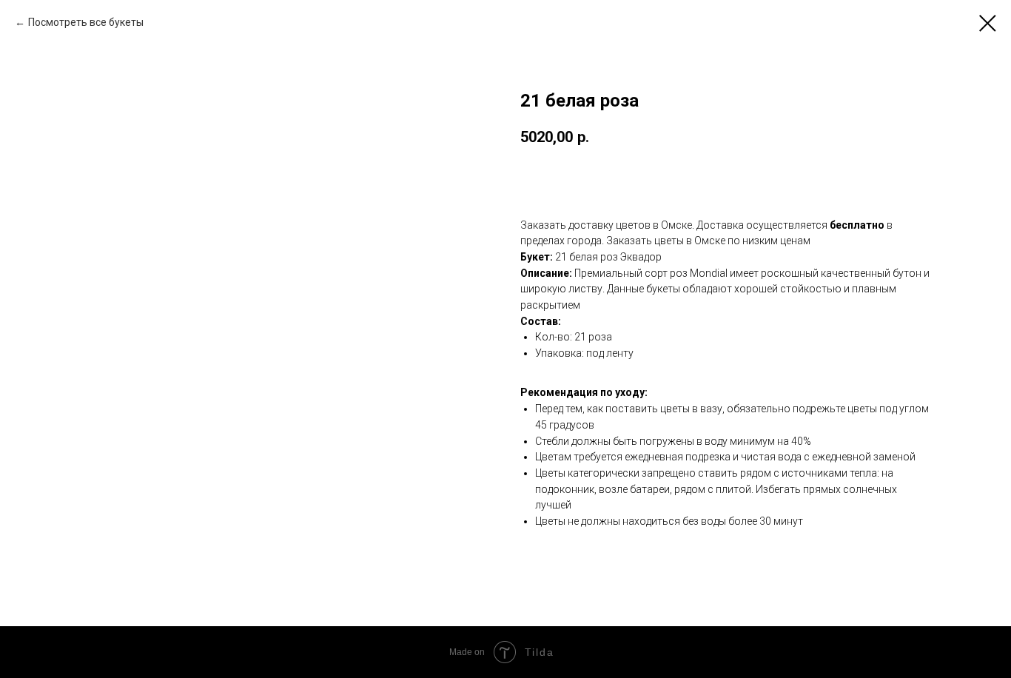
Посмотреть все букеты (86, 22)
